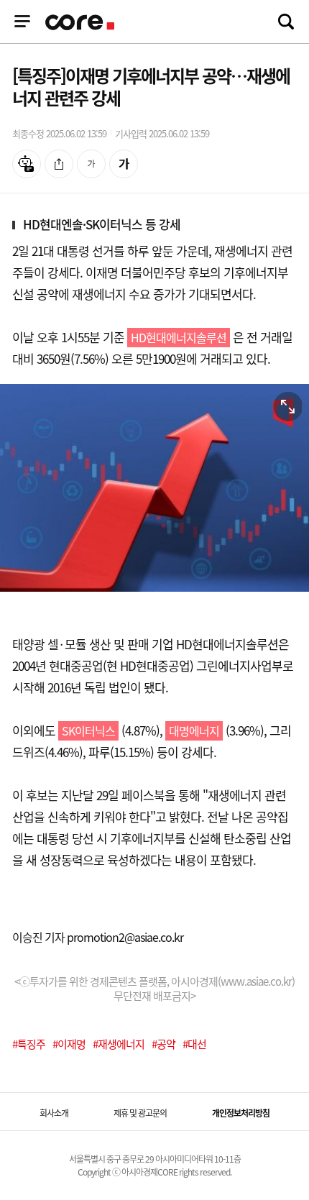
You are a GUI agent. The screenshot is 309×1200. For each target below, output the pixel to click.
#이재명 (69, 1044)
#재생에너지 (118, 1044)
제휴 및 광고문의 (140, 1113)
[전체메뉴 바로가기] (22, 21)
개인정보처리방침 (240, 1113)
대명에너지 (194, 730)
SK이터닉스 (88, 730)
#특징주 (28, 1044)
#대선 (194, 1044)
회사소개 (54, 1113)
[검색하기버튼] (286, 21)
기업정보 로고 (81, 22)
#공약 (163, 1044)
